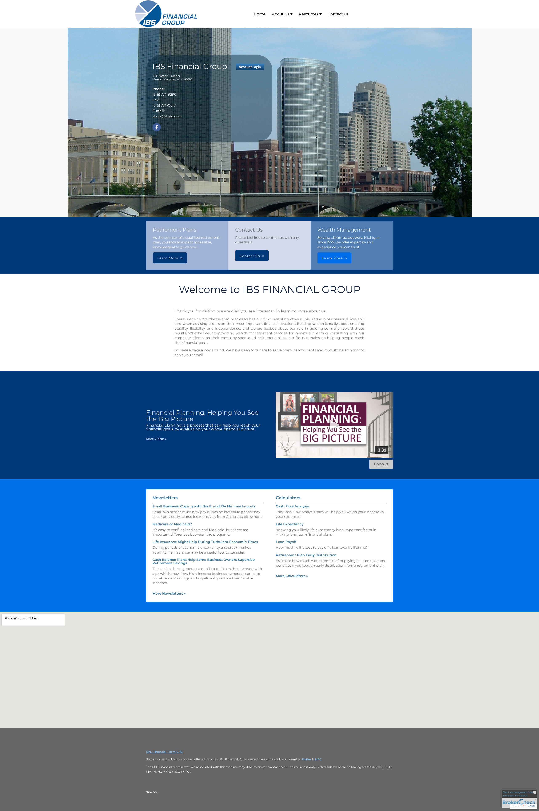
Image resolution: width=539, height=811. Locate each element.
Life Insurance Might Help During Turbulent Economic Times (205, 542)
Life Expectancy (289, 524)
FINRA (307, 759)
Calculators (288, 497)
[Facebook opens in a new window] (156, 127)
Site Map (153, 792)
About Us (280, 14)
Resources (308, 14)
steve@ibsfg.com (167, 116)
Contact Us (338, 14)
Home (259, 14)
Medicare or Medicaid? (172, 524)
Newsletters (165, 497)
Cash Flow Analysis (292, 506)
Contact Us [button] (250, 256)
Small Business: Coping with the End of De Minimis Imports (203, 506)
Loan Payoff (286, 542)
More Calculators (292, 576)
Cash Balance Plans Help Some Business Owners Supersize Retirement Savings (203, 561)
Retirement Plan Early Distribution (306, 555)
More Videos (156, 438)
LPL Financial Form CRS (164, 752)
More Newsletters (169, 593)
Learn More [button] (167, 258)
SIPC (318, 759)
